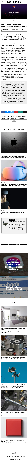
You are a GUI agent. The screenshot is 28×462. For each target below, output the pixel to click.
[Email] (25, 112)
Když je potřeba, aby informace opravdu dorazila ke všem (13, 385)
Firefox (4, 116)
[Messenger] (7, 112)
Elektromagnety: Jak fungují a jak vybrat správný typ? (13, 357)
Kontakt (18, 459)
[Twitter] (12, 112)
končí (6, 34)
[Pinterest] (16, 112)
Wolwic (14, 120)
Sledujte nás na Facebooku (14, 244)
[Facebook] (3, 112)
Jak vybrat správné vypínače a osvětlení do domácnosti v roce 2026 (13, 440)
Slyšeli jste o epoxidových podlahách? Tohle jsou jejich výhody (13, 328)
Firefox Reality (11, 116)
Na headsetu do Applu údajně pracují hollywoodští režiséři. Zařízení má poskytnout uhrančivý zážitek (13, 157)
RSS (15, 459)
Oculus (3, 118)
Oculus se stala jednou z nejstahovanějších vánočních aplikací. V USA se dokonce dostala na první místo (14, 184)
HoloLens (18, 116)
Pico (8, 118)
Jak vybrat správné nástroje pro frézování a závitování (13, 412)
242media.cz (23, 456)
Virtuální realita (22, 118)
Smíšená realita (14, 118)
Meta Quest (14, 64)
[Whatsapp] (20, 112)
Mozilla (23, 116)
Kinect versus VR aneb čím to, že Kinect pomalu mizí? (12, 212)
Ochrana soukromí (11, 459)
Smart (17, 29)
